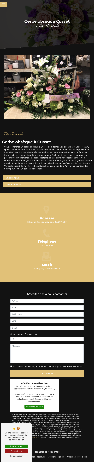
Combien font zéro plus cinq (23, 334)
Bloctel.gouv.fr (35, 437)
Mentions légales (55, 457)
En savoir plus (12, 178)
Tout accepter (16, 446)
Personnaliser (16, 456)
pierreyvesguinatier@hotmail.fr (47, 269)
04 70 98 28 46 (47, 245)
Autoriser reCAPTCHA (34, 407)
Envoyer (49, 373)
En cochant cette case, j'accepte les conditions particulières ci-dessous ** (47, 366)
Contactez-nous (13, 184)
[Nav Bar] (3, 4)
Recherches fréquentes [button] (47, 451)
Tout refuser (16, 451)
